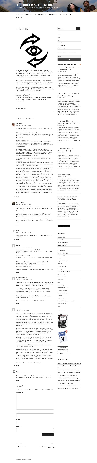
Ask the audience (62, 242)
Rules (59, 295)
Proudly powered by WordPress (23, 459)
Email (18, 419)
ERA (59, 258)
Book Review (61, 250)
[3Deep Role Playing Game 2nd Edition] (63, 342)
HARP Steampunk (64, 175)
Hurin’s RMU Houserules (40, 14)
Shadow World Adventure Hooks (65, 301)
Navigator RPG (61, 277)
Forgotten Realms (62, 261)
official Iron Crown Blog (63, 346)
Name (18, 412)
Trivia (70, 14)
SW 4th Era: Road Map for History (69, 375)
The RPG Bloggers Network (64, 353)
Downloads (27, 14)
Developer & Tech (62, 253)
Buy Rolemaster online (63, 347)
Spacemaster (61, 303)
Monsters (18, 14)
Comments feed (61, 45)
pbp (58, 282)
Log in (59, 40)
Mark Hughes (20, 202)
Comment (19, 392)
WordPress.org (61, 48)
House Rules (61, 266)
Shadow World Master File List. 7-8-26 (70, 370)
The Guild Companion (62, 350)
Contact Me (19, 17)
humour (59, 269)
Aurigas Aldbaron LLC (63, 349)
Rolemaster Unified (62, 293)
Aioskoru (60, 239)
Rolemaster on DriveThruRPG (67, 64)
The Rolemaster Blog (34, 5)
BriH (29, 27)
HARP (59, 263)
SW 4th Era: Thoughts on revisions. (72, 380)
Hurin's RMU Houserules (63, 271)
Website (18, 427)
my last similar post (32, 73)
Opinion (59, 279)
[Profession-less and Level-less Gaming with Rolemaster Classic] (63, 327)
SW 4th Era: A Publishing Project (70, 388)
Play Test (60, 285)
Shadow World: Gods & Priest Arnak (72, 363)
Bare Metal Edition (62, 245)
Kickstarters (60, 274)
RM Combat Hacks (62, 287)
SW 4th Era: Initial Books (67, 383)
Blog (59, 247)
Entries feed (60, 42)
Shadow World (52, 14)
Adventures (60, 237)
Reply (17, 197)
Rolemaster (63, 14)
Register (60, 37)
